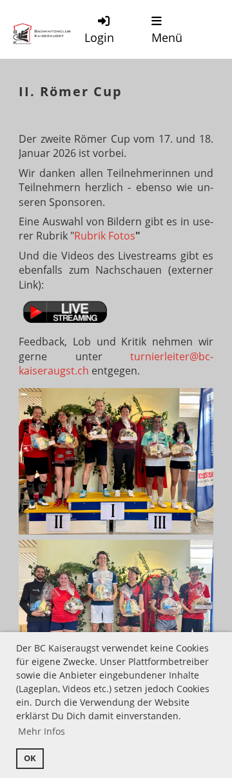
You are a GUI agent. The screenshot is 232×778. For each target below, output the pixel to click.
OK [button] (30, 758)
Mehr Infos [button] (41, 731)
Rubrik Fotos (104, 236)
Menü (166, 37)
